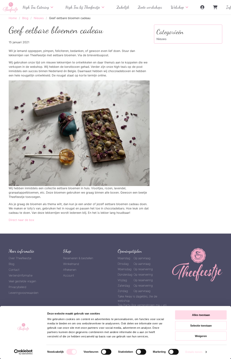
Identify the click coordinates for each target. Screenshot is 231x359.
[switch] (106, 352)
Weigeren (201, 336)
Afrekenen (69, 269)
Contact (14, 269)
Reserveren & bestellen (78, 258)
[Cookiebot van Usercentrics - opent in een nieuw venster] (23, 352)
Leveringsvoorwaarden (23, 292)
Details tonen (193, 351)
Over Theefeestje (20, 258)
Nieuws (39, 18)
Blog (25, 18)
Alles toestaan (201, 314)
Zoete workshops (150, 7)
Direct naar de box (21, 220)
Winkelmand (71, 264)
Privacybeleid (17, 287)
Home (13, 18)
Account (68, 275)
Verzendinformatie (20, 275)
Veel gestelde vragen (22, 281)
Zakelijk (122, 7)
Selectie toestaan (201, 325)
